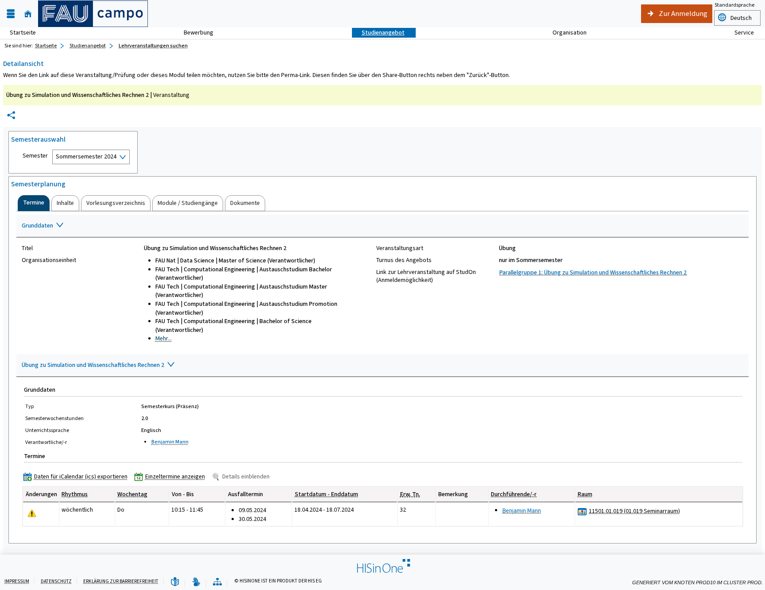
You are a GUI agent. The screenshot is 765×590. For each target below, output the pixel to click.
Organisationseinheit (49, 260)
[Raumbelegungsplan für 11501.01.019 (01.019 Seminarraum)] (582, 511)
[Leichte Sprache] (175, 582)
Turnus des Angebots (404, 260)
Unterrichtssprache (47, 430)
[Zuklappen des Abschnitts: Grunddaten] (382, 226)
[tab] (34, 203)
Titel (27, 248)
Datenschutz (56, 581)
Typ (29, 406)
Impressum (16, 581)
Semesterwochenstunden (54, 418)
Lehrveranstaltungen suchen (153, 45)
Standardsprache (734, 4)
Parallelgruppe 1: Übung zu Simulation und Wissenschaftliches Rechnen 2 (593, 272)
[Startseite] (28, 14)
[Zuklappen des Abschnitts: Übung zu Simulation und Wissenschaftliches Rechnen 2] (382, 366)
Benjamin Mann (170, 441)
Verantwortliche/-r (46, 442)
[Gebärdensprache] (196, 582)
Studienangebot (378, 32)
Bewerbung (193, 32)
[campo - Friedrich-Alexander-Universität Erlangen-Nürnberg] (93, 13)
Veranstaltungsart (399, 248)
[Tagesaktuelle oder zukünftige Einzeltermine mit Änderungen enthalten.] (32, 513)
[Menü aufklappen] (10, 14)
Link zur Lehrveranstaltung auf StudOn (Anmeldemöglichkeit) (426, 276)
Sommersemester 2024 (86, 156)
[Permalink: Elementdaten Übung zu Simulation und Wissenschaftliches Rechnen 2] (11, 115)
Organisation (565, 32)
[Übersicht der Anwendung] (217, 582)
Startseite (23, 32)
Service (739, 32)
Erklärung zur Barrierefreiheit (120, 581)
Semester (35, 156)
